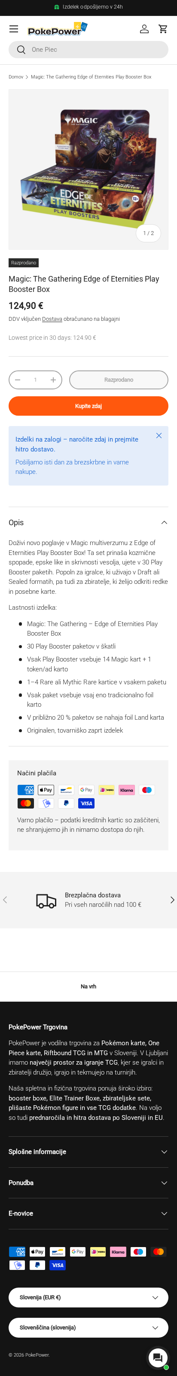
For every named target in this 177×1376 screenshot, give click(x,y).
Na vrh (88, 986)
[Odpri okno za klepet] (158, 1358)
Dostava (52, 319)
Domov (16, 77)
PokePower (37, 1355)
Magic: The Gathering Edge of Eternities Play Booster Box (91, 77)
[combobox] (88, 49)
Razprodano (118, 379)
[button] (163, 28)
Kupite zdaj (88, 406)
